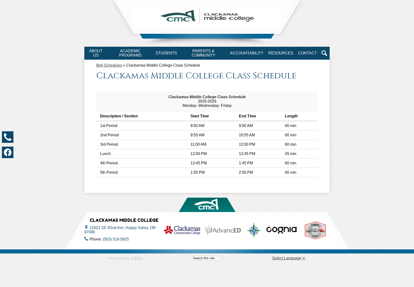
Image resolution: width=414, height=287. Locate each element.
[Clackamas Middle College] (207, 16)
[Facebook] (7, 152)
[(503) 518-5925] (7, 137)
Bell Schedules (109, 65)
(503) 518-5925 (116, 239)
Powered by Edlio (125, 258)
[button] (95, 53)
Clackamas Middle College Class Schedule (207, 97)
